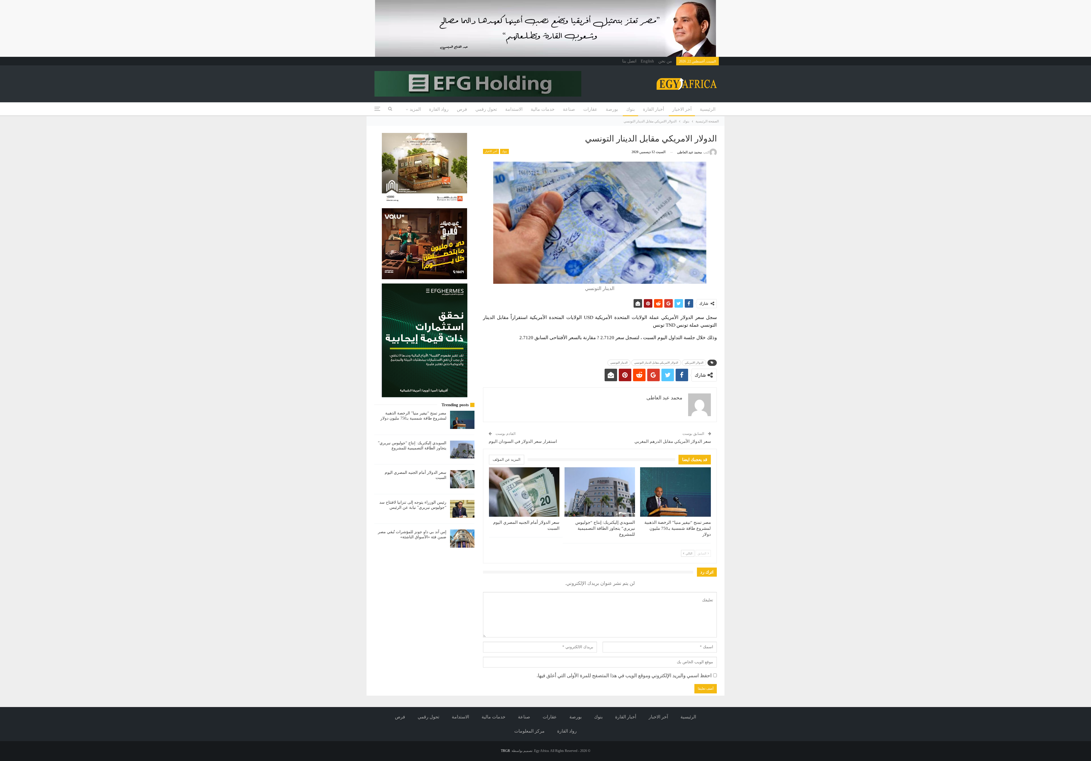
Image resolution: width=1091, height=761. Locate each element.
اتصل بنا (629, 61)
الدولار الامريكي (694, 362)
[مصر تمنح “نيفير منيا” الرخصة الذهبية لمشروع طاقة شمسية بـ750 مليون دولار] (675, 492)
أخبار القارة (653, 109)
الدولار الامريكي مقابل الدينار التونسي (656, 362)
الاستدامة (513, 109)
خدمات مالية (543, 109)
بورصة (612, 109)
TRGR (505, 751)
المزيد (415, 109)
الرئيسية (707, 109)
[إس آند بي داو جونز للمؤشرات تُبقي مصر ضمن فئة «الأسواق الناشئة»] (462, 538)
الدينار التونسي (619, 362)
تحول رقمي (486, 109)
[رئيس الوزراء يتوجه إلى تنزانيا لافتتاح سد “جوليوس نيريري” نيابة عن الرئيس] (462, 509)
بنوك (630, 109)
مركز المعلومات (529, 731)
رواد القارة (439, 109)
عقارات (590, 109)
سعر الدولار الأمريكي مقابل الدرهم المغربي (672, 441)
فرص (462, 109)
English (647, 61)
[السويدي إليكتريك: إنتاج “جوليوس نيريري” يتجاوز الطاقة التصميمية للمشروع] (600, 492)
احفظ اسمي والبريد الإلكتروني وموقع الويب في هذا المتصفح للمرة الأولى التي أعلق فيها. (624, 675)
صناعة (569, 109)
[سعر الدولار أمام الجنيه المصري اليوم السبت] (524, 492)
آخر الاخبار (682, 109)
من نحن (665, 61)
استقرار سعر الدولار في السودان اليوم (523, 441)
